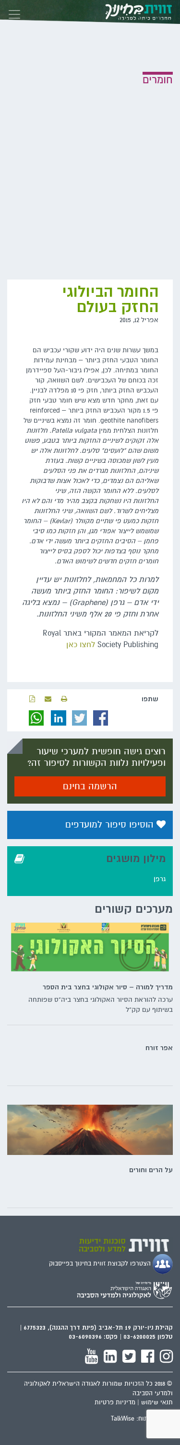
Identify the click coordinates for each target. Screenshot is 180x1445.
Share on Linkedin (58, 718)
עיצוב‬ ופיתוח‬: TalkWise (142, 1419)
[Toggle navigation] (14, 12)
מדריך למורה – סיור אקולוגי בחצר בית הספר (108, 987)
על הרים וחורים (151, 1169)
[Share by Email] (48, 699)
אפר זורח (159, 1047)
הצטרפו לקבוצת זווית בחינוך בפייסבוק (101, 1263)
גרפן (160, 879)
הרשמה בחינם (90, 786)
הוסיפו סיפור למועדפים (110, 824)
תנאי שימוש (157, 1402)
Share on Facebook (100, 718)
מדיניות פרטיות (115, 1402)
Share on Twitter (79, 718)
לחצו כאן (80, 645)
